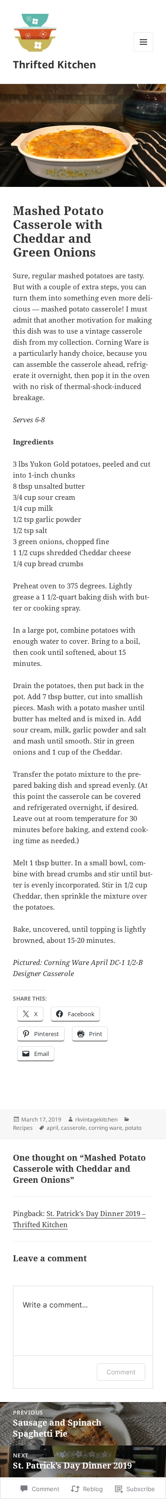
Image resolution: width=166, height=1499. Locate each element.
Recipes (23, 1128)
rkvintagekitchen (96, 1119)
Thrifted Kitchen (54, 64)
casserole (73, 1128)
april (52, 1128)
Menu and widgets (143, 51)
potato (133, 1128)
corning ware (105, 1128)
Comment (121, 1372)
